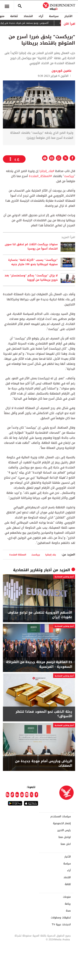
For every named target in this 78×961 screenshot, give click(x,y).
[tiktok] (12, 794)
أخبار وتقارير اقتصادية (32, 569)
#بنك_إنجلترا (47, 171)
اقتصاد (28, 16)
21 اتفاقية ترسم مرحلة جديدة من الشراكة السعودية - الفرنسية (39, 664)
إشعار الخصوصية (62, 823)
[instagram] (26, 794)
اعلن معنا (66, 844)
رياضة (68, 904)
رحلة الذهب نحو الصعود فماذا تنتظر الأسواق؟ (44, 714)
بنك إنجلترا (50, 554)
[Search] (20, 6)
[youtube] (22, 794)
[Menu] (7, 6)
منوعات (67, 897)
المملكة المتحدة (17, 554)
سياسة (54, 16)
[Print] (45, 158)
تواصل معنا (64, 837)
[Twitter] (31, 794)
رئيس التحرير (64, 830)
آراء (41, 16)
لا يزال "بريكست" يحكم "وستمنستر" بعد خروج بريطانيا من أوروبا (31, 277)
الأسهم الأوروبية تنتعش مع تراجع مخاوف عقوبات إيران (40, 614)
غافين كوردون (61, 71)
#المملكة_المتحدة (40, 176)
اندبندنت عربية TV (61, 925)
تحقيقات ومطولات (61, 918)
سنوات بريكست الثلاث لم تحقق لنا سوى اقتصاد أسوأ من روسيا (31, 246)
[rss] (7, 794)
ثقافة (14, 16)
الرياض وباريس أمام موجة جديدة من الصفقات (43, 763)
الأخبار (68, 16)
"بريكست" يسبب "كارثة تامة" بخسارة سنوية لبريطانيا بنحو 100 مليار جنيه (33, 262)
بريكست (69, 176)
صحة (68, 911)
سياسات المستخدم (60, 817)
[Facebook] (36, 794)
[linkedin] (17, 794)
